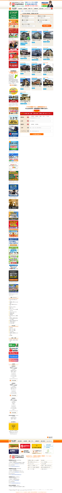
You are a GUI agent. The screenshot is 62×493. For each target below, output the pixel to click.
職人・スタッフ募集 (12, 330)
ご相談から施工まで (12, 321)
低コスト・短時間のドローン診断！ (13, 162)
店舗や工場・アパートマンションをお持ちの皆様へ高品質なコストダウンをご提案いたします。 (13, 294)
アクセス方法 (11, 331)
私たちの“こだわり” (31, 463)
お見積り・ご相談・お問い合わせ (46, 465)
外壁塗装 (26, 43)
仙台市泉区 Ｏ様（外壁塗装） (25, 86)
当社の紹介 (11, 327)
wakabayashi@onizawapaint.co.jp (16, 474)
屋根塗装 (48, 41)
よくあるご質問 (43, 463)
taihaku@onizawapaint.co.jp (14, 378)
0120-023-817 (17, 480)
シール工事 (22, 43)
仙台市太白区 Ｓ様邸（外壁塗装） (48, 86)
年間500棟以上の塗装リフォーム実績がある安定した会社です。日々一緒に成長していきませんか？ (13, 182)
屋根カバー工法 (23, 44)
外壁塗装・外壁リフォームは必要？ (33, 460)
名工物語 (11, 335)
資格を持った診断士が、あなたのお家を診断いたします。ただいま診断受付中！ (13, 138)
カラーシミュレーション (13, 311)
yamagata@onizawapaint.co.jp (13, 410)
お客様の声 (11, 314)
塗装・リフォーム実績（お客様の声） (34, 467)
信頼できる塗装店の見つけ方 (14, 320)
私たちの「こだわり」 (13, 306)
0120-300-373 (17, 463)
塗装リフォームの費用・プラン (33, 465)
